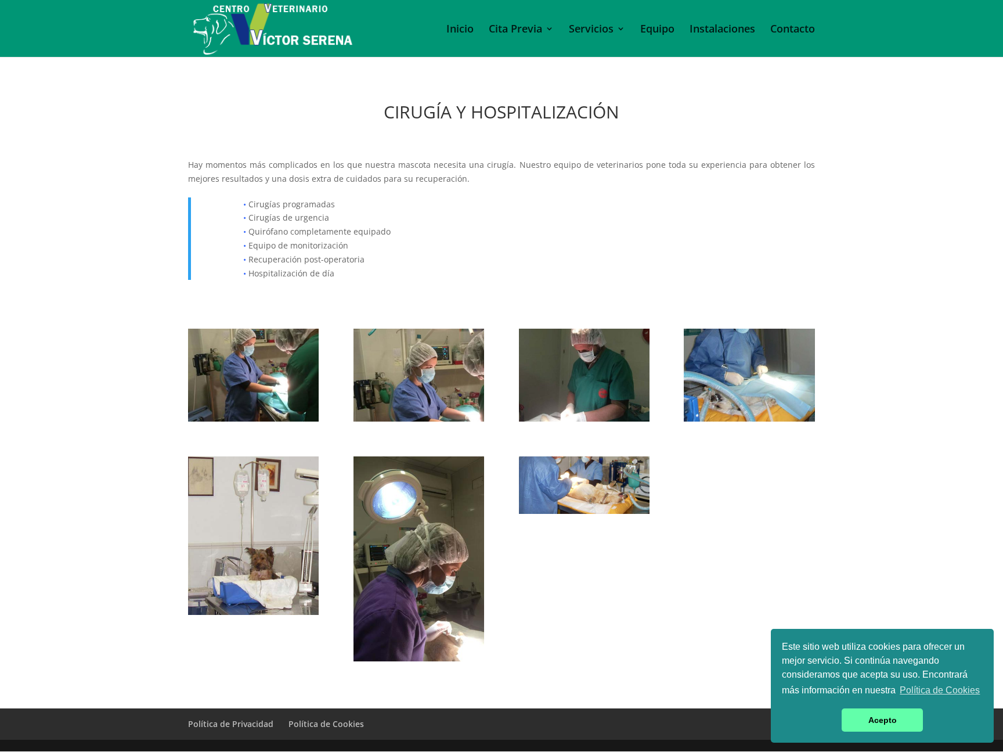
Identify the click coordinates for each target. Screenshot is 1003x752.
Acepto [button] (882, 720)
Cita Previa (515, 29)
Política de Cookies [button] (940, 690)
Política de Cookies (326, 723)
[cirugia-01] (253, 418)
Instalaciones (722, 29)
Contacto (792, 29)
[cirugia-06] (253, 611)
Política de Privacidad (230, 723)
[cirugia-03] (584, 418)
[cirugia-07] (418, 418)
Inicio (460, 29)
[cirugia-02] (418, 658)
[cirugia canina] (584, 510)
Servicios (591, 29)
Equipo (657, 29)
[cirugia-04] (749, 418)
